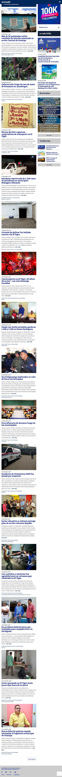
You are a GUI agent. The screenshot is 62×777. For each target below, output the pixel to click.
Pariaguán (9, 646)
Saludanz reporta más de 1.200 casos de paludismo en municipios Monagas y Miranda (19, 181)
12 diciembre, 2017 (6, 421)
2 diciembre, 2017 (6, 625)
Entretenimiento (13, 298)
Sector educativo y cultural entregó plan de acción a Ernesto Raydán (18, 522)
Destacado (4, 53)
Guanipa (8, 99)
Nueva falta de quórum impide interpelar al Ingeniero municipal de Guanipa (18, 733)
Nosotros (9, 774)
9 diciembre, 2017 (6, 519)
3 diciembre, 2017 (6, 571)
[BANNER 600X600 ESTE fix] (49, 13)
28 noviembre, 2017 (6, 681)
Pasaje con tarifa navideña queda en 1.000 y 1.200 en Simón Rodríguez (19, 328)
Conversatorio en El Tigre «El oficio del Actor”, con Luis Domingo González (18, 281)
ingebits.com (15, 769)
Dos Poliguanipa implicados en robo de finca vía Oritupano (19, 378)
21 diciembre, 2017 (6, 34)
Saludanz (8, 199)
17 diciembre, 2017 (6, 230)
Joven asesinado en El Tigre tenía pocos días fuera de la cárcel (17, 684)
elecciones (4, 441)
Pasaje (3, 345)
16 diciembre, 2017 (6, 325)
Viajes (8, 152)
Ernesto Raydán (10, 541)
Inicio (3, 774)
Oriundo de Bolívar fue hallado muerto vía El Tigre (16, 233)
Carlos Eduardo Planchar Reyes (8, 594)
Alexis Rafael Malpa (6, 54)
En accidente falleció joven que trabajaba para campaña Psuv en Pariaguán (17, 629)
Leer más (30, 51)
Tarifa (6, 345)
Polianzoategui (5, 397)
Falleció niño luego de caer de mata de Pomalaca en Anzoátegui (18, 85)
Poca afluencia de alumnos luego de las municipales (18, 424)
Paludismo (4, 199)
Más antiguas (32, 759)
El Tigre (8, 53)
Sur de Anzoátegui (18, 53)
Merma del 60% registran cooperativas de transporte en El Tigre (17, 134)
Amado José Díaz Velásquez (8, 701)
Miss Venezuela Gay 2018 (20, 594)
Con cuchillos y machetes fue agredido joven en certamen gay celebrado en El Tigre (17, 576)
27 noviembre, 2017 (6, 729)
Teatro (3, 299)
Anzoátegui (4, 197)
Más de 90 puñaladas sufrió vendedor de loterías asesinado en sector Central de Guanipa (18, 38)
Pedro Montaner (8, 753)
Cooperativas (4, 152)
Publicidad (16, 774)
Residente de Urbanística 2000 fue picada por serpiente (18, 475)
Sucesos (12, 53)
